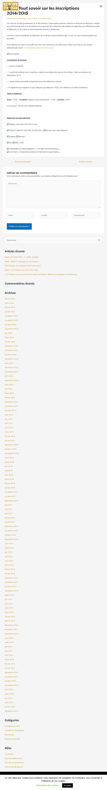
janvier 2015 (10, 621)
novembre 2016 (11, 531)
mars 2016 (9, 565)
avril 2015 (9, 608)
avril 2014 (9, 655)
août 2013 (9, 689)
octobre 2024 (10, 324)
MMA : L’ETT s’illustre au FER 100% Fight (21, 270)
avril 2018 (9, 475)
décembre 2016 (11, 526)
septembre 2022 (12, 367)
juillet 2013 (9, 694)
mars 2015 (9, 612)
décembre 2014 (11, 625)
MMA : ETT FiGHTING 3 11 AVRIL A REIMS (22, 257)
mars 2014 (9, 659)
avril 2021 (9, 376)
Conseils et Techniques (14, 730)
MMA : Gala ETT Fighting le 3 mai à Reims (21, 261)
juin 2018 (8, 466)
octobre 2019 (10, 410)
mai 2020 (9, 389)
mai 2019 (9, 423)
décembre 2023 (11, 346)
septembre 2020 (12, 380)
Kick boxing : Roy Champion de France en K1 (23, 266)
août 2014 (9, 638)
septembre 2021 (12, 372)
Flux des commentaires (14, 762)
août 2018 (9, 458)
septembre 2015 (12, 591)
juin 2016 (8, 552)
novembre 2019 (11, 406)
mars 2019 (9, 432)
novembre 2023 (11, 350)
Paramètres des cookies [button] (47, 785)
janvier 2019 (10, 440)
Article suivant (87, 161)
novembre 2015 (11, 582)
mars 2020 (9, 393)
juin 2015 (8, 599)
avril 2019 (9, 427)
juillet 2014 (9, 642)
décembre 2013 (11, 672)
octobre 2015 (10, 586)
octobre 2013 (10, 681)
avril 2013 (9, 702)
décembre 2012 (11, 711)
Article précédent (21, 161)
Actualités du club (12, 726)
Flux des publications (13, 758)
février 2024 (10, 342)
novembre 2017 (11, 492)
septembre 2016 (12, 539)
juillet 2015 (9, 595)
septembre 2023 (12, 359)
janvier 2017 (10, 522)
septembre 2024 (12, 329)
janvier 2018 (10, 488)
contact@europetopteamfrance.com (39, 48)
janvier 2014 (10, 668)
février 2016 (10, 569)
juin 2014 (8, 646)
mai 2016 (9, 556)
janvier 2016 (10, 573)
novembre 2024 (11, 320)
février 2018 (10, 483)
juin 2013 (8, 698)
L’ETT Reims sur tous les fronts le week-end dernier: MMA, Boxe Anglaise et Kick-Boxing (41, 274)
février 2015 (10, 616)
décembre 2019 (11, 402)
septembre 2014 (12, 634)
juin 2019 (8, 419)
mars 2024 (9, 337)
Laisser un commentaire (16, 18)
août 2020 (9, 384)
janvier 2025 (10, 311)
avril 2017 (9, 513)
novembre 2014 (11, 629)
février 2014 (10, 664)
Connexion (9, 754)
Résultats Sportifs (12, 739)
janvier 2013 (10, 707)
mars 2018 (9, 479)
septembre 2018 (12, 453)
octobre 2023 (10, 354)
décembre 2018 (11, 445)
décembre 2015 (11, 578)
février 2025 (10, 307)
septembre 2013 (12, 685)
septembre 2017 (12, 501)
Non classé (32, 18)
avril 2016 (9, 561)
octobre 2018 (10, 449)
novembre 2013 (11, 677)
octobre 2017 (10, 496)
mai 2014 (9, 651)
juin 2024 (8, 333)
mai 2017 (9, 509)
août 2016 (9, 543)
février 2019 (10, 436)
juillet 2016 (9, 548)
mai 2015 (9, 603)
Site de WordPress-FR (14, 767)
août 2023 (9, 363)
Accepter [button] (67, 785)
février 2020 (10, 397)
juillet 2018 (9, 462)
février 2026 (10, 299)
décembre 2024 (11, 316)
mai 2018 (9, 470)
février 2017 (10, 518)
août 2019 (9, 415)
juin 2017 (8, 505)
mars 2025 (9, 303)
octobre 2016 (10, 535)
